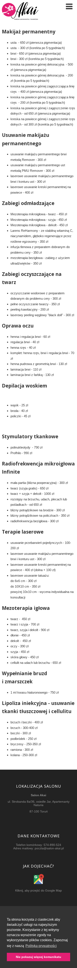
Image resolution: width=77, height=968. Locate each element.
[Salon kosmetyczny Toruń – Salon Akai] (20, 22)
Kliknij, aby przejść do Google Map (38, 890)
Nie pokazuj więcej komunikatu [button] (38, 957)
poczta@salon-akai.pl (49, 848)
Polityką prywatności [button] (41, 946)
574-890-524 (52, 845)
